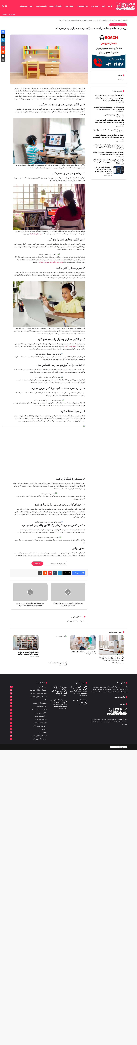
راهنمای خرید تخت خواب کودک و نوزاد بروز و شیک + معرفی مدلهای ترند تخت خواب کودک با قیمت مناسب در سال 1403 (111, 658)
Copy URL (37, 563)
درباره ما (5, 14)
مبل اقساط (121, 79)
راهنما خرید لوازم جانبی (39, 735)
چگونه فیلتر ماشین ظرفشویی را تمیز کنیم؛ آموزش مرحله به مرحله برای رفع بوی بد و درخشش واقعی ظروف (109, 122)
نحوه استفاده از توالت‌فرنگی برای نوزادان (84, 651)
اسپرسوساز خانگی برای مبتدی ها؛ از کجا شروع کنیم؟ (109, 129)
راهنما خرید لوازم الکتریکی (38, 693)
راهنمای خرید (95, 6)
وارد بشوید (69, 621)
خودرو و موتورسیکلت (26, 6)
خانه (109, 6)
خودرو (44, 729)
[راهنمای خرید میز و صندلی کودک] (54, 648)
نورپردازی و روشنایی (39, 722)
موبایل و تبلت (69, 6)
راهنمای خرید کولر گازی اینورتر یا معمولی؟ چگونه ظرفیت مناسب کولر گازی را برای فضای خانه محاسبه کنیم (108, 137)
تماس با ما (12, 14)
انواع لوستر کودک (70, 346)
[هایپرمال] (125, 6)
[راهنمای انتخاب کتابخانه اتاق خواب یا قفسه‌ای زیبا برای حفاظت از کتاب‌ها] (26, 642)
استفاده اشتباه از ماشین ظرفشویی (114, 114)
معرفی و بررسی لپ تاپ (38, 709)
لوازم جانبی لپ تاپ (40, 713)
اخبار (103, 6)
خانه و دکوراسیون (41, 6)
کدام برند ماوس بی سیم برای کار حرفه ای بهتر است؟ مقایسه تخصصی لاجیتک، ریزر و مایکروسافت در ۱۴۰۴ (109, 97)
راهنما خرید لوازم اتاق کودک (106, 20)
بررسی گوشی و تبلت (39, 739)
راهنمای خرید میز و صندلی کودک (57, 662)
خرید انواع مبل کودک (36, 234)
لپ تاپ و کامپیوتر (82, 6)
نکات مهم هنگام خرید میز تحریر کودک (51, 262)
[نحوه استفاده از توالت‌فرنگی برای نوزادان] (83, 642)
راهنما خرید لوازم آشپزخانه (38, 690)
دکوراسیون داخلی (40, 719)
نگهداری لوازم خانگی (55, 6)
